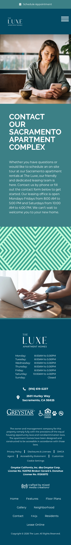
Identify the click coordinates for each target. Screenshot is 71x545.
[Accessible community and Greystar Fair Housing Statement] (41, 414)
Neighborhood (44, 507)
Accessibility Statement (33, 456)
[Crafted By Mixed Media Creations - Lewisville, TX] (36, 487)
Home (14, 498)
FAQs (34, 516)
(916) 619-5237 (38, 389)
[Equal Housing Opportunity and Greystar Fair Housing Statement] (47, 413)
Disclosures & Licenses (39, 451)
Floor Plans (53, 498)
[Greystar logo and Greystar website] (21, 415)
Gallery (21, 507)
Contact (18, 516)
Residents (52, 516)
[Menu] (64, 21)
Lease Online (35, 524)
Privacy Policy (14, 451)
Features (32, 498)
